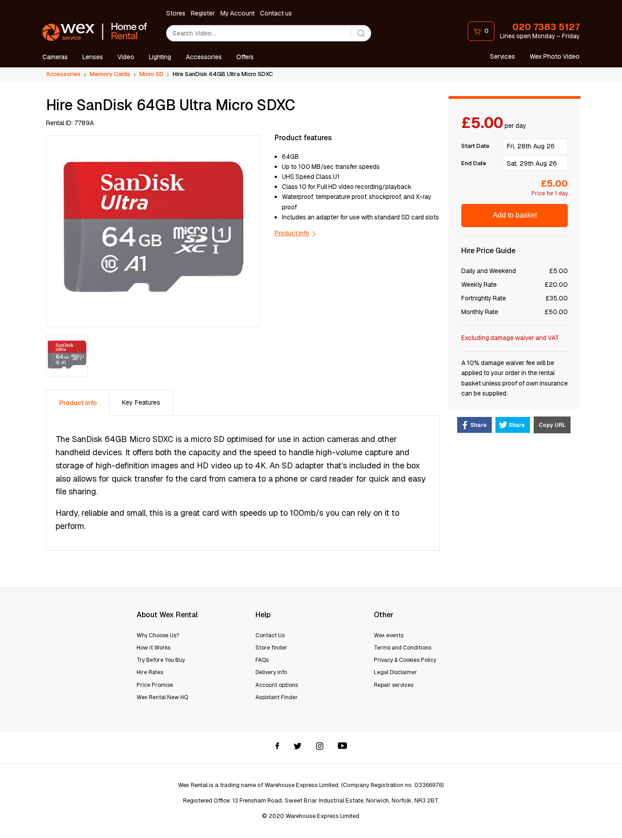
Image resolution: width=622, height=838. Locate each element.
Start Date (475, 145)
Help (262, 615)
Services (502, 56)
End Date (473, 163)
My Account (237, 13)
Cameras (55, 57)
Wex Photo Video (555, 56)
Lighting (160, 57)
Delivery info (271, 672)
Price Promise (155, 685)
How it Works (153, 647)
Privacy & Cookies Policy (405, 660)
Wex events (388, 635)
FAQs (262, 660)
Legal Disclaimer (395, 672)
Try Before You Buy (161, 660)
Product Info (292, 233)
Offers (245, 57)
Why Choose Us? (158, 635)
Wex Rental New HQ (162, 697)
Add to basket (515, 215)
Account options (276, 685)
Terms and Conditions (402, 647)
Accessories (204, 57)
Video (125, 57)
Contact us (276, 13)
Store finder (271, 647)
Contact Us (270, 635)
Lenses (92, 57)
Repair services (393, 685)
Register (203, 13)
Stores (175, 13)
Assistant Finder (276, 697)
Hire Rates (150, 672)
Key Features (141, 402)
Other (383, 615)
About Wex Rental (167, 615)
